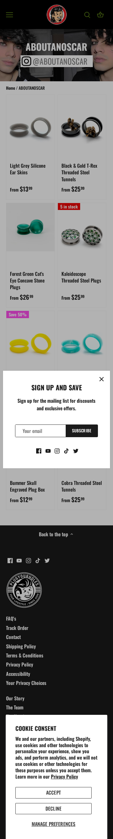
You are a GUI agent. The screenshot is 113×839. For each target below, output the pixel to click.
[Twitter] (75, 450)
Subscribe (81, 431)
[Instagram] (57, 450)
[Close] (101, 379)
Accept (53, 792)
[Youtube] (48, 450)
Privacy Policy (64, 776)
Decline (53, 808)
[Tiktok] (66, 450)
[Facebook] (38, 450)
